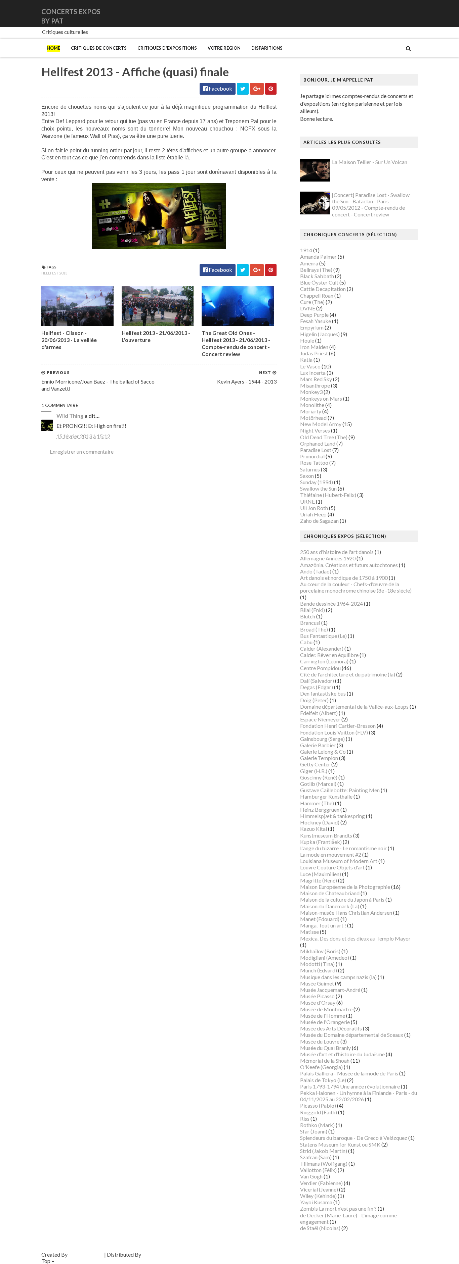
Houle (307, 340)
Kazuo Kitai (313, 828)
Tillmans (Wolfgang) (323, 1163)
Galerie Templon (319, 758)
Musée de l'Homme (322, 1015)
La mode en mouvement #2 (330, 854)
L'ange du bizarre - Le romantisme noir (343, 848)
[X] (411, 13)
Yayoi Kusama (316, 1202)
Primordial (312, 456)
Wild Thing (69, 415)
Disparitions (267, 48)
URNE (307, 501)
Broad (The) (314, 629)
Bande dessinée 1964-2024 (331, 603)
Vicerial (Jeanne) (319, 1189)
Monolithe (312, 405)
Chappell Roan (316, 295)
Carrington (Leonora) (324, 661)
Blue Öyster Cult (319, 282)
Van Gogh (311, 1176)
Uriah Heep (313, 514)
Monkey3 (311, 392)
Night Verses (315, 430)
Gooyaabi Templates (166, 1254)
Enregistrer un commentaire (82, 451)
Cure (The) (312, 302)
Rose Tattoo (314, 462)
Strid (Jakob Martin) (323, 1151)
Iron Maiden (314, 347)
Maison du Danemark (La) (329, 906)
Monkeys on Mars (321, 398)
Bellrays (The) (316, 269)
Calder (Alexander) (321, 648)
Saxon (307, 475)
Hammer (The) (317, 803)
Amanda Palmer (318, 256)
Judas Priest (314, 353)
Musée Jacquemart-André (330, 990)
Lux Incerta (313, 372)
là (186, 157)
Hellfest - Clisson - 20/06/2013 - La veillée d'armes (69, 340)
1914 (306, 250)
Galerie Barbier (318, 745)
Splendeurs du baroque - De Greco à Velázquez (353, 1137)
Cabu (306, 642)
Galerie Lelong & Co (323, 751)
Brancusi (310, 622)
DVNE (307, 308)
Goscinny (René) (318, 777)
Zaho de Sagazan (319, 520)
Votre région (224, 48)
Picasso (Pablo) (318, 1105)
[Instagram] (417, 13)
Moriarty (310, 411)
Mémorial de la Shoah (324, 1060)
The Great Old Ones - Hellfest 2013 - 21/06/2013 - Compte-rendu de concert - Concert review (236, 343)
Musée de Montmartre (326, 1009)
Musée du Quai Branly (325, 1048)
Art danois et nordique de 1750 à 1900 (344, 577)
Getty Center (315, 764)
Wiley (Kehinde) (318, 1196)
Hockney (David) (319, 822)
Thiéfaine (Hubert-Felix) (328, 495)
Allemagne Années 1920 (328, 558)
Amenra (309, 263)
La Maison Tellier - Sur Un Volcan (369, 162)
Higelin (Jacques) (320, 334)
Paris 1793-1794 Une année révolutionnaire (350, 1086)
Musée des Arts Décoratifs (331, 1028)
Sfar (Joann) (313, 1131)
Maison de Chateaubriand (330, 893)
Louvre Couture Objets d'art (332, 867)
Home (53, 48)
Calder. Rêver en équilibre (329, 655)
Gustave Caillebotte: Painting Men (340, 790)
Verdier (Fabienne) (321, 1183)
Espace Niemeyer (320, 719)
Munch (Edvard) (318, 970)
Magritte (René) (318, 880)
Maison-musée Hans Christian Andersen (346, 912)
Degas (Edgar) (316, 687)
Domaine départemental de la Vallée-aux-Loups (354, 706)
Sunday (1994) (316, 482)
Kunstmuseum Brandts (326, 835)
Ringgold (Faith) (318, 1112)
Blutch (307, 616)
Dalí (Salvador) (317, 680)
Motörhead (313, 417)
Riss (304, 1118)
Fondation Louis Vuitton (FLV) (334, 732)
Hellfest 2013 (54, 273)
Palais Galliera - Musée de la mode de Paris (349, 1073)
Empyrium (312, 327)
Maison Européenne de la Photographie (345, 886)
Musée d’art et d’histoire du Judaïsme (342, 1054)
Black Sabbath (317, 276)
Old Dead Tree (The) (323, 437)
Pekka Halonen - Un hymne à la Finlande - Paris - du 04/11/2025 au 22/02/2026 (358, 1096)
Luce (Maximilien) (320, 874)
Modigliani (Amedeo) (324, 957)
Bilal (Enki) (312, 610)
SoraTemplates (86, 1254)
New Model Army (320, 424)
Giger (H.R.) (313, 771)
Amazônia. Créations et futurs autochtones (349, 565)
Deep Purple (314, 314)
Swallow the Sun (318, 488)
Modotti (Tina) (317, 964)
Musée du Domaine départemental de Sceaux (351, 1034)
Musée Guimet (317, 983)
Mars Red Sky (316, 379)
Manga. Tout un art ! (323, 925)
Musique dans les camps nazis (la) (338, 977)
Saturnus (310, 469)
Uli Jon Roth (314, 508)
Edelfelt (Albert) (319, 713)
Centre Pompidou (320, 668)
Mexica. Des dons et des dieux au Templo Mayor (355, 938)
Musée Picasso (317, 996)
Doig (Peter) (314, 700)
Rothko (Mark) (317, 1125)
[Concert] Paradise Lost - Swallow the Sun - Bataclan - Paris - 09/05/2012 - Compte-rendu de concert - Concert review (371, 204)
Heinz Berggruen (319, 809)
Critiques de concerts (99, 48)
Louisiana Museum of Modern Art (338, 861)
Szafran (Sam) (316, 1157)
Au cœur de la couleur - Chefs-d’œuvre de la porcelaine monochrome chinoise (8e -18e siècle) (356, 587)
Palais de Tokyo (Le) (323, 1080)
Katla (306, 359)
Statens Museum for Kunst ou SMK (340, 1144)
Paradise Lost (315, 450)
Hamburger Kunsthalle (326, 796)
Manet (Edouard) (319, 919)
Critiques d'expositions (167, 48)
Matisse (309, 931)
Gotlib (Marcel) (318, 783)
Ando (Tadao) (315, 571)
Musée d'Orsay (317, 1002)
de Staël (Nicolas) (320, 1228)
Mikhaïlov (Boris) (320, 951)
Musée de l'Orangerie (325, 1022)
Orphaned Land (317, 443)
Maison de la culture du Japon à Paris (342, 899)
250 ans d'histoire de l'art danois (337, 552)
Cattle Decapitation (323, 289)
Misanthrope (315, 385)
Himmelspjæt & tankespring (332, 816)
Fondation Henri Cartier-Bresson (338, 725)
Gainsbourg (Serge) (322, 739)
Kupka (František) (321, 842)
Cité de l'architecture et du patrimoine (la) (347, 674)
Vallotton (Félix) (318, 1170)
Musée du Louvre (319, 1041)
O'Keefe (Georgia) (321, 1067)
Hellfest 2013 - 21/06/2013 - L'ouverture (156, 336)
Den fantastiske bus (323, 693)
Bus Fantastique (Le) (323, 636)
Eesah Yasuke (315, 321)
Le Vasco (310, 366)
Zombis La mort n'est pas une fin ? (338, 1208)
